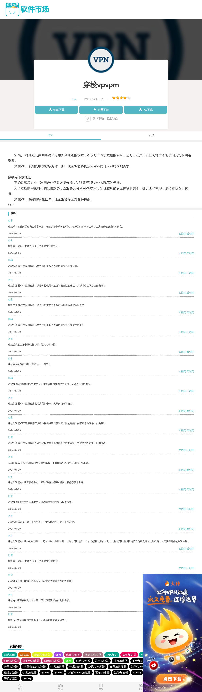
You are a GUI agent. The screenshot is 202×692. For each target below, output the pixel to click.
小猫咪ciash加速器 (34, 666)
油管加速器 (11, 660)
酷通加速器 (11, 672)
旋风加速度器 (42, 654)
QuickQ (24, 654)
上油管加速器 (31, 660)
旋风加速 (111, 654)
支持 (181, 233)
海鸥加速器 (11, 678)
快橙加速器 (58, 666)
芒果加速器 (102, 660)
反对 (189, 233)
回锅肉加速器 (52, 660)
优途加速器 (73, 654)
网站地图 (9, 654)
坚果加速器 (129, 654)
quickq (45, 672)
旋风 (58, 654)
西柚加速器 (102, 672)
